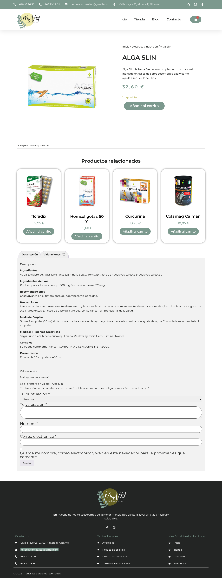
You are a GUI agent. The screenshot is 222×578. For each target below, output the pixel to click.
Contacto (174, 19)
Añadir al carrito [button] (38, 231)
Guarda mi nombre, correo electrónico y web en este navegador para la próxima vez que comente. (102, 455)
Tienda (139, 19)
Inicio (122, 19)
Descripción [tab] (30, 254)
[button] (188, 4)
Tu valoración (33, 404)
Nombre (29, 424)
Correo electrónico (38, 436)
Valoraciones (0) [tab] (54, 254)
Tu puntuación (35, 394)
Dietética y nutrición (144, 46)
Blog (155, 19)
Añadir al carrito (144, 106)
